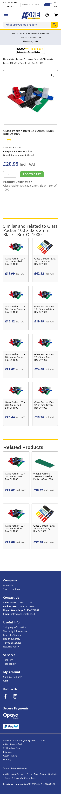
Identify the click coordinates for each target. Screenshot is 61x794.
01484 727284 (31, 610)
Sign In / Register (12, 676)
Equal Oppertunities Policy (46, 774)
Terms (6, 768)
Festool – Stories (12, 635)
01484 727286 (26, 606)
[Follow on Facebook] (7, 696)
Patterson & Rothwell (22, 155)
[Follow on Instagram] (17, 696)
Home (6, 59)
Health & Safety (11, 638)
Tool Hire (8, 659)
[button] (52, 75)
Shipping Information (15, 627)
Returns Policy (11, 646)
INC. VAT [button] (55, 4)
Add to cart (32, 174)
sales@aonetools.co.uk (23, 614)
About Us (8, 585)
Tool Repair (9, 663)
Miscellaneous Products (21, 59)
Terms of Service (12, 642)
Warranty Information (15, 631)
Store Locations (11, 589)
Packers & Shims (41, 59)
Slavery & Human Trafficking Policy (20, 778)
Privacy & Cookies (19, 768)
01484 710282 (24, 602)
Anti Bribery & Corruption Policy (17, 774)
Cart (5, 680)
